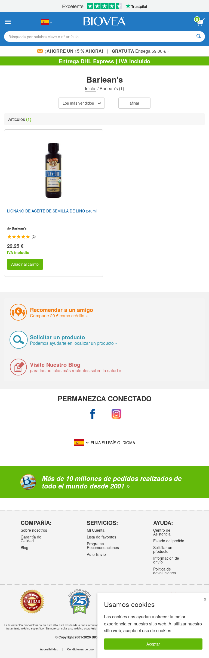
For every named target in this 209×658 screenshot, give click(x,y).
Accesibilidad (49, 649)
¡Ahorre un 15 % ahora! (74, 51)
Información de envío (166, 560)
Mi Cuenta (95, 530)
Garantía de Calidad (31, 538)
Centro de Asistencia (162, 532)
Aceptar (153, 644)
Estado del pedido (168, 540)
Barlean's (19, 228)
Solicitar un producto (162, 549)
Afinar (134, 103)
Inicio (90, 88)
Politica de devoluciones (164, 570)
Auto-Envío (96, 554)
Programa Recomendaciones (103, 545)
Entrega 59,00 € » (141, 51)
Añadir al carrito (25, 264)
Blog (24, 547)
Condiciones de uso (80, 649)
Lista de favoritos (101, 537)
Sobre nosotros (34, 530)
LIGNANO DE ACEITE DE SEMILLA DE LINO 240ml (52, 210)
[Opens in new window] (92, 413)
